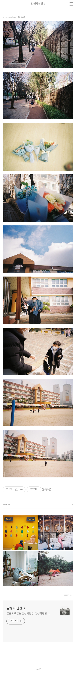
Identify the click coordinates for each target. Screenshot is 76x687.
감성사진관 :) (15, 608)
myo (37, 669)
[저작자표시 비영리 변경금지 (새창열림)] (46, 489)
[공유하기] (16, 489)
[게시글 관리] (21, 489)
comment (68, 595)
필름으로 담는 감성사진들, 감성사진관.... (28, 613)
